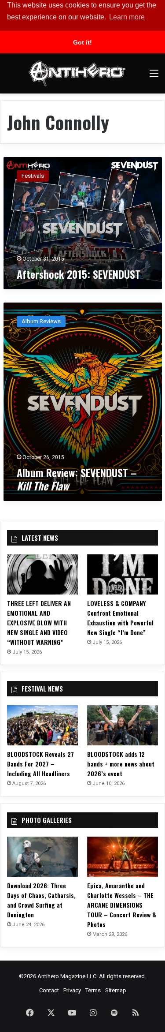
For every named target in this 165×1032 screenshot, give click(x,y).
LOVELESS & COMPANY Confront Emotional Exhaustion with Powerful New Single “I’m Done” (120, 617)
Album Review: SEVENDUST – (77, 479)
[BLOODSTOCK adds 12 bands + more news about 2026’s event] (122, 725)
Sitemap (115, 990)
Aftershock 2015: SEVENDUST (78, 274)
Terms (93, 990)
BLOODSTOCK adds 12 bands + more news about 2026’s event (120, 763)
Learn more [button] (127, 17)
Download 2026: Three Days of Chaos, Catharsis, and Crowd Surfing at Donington (41, 900)
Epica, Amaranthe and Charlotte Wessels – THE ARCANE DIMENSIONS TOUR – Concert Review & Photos (121, 905)
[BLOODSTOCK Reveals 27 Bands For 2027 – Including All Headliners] (42, 725)
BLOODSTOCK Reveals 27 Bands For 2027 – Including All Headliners (40, 763)
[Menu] (154, 76)
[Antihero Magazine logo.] (77, 73)
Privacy (72, 990)
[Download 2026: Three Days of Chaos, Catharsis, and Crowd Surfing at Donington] (42, 857)
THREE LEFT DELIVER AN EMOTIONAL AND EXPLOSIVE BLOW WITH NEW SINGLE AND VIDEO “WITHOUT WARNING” (39, 622)
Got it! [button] (82, 42)
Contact (49, 990)
